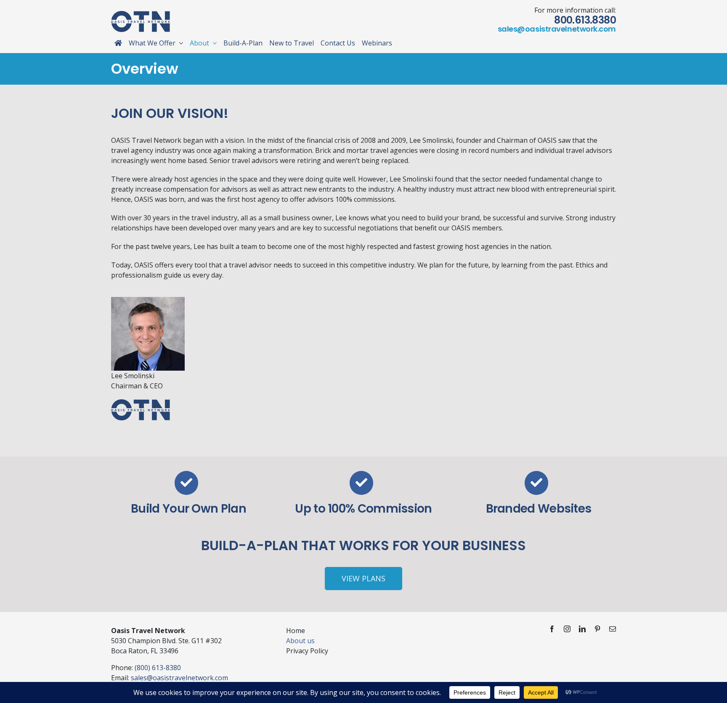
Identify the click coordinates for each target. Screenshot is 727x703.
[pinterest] (597, 628)
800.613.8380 (585, 20)
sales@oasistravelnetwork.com (557, 29)
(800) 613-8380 (158, 667)
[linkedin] (582, 628)
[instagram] (567, 628)
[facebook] (552, 628)
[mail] (612, 628)
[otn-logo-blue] (140, 14)
